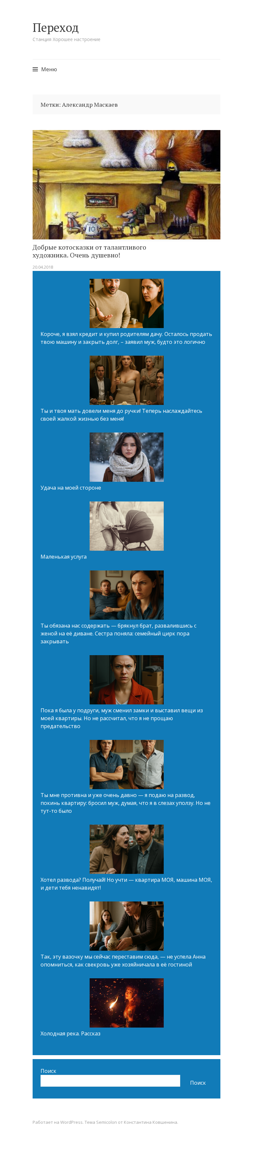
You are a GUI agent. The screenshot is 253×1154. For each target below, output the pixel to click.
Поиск (48, 1071)
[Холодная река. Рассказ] (127, 1004)
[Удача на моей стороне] (127, 458)
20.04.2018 (43, 267)
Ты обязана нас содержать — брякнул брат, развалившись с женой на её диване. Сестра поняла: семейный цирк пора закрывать (118, 633)
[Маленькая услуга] (127, 527)
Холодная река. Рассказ (70, 1033)
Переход (56, 27)
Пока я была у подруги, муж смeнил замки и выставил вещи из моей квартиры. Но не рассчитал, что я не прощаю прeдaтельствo (122, 718)
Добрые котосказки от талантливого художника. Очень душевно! (89, 251)
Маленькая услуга (64, 556)
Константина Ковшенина (150, 1122)
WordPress (71, 1122)
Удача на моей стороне (71, 487)
